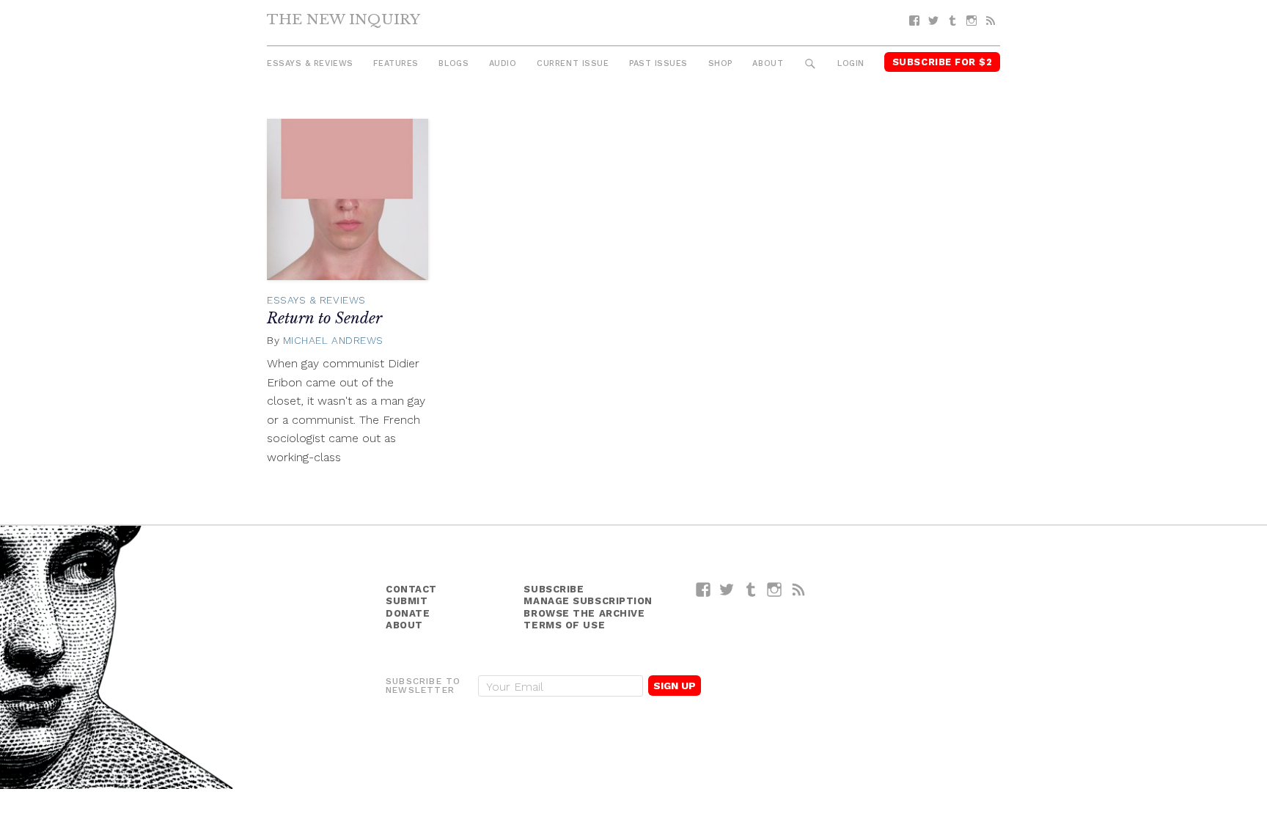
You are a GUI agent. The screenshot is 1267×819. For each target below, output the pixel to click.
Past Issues (658, 63)
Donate (408, 613)
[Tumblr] (952, 21)
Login (850, 63)
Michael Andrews (333, 340)
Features (395, 63)
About (767, 63)
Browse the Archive (584, 613)
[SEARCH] (811, 64)
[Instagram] (971, 21)
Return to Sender (324, 318)
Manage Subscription (588, 600)
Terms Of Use (564, 625)
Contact (411, 589)
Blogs (453, 63)
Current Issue (573, 63)
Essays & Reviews (310, 63)
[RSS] (990, 21)
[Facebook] (914, 21)
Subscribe (554, 589)
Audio (503, 63)
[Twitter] (933, 21)
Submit (406, 600)
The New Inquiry (343, 19)
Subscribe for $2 (942, 61)
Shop (720, 63)
